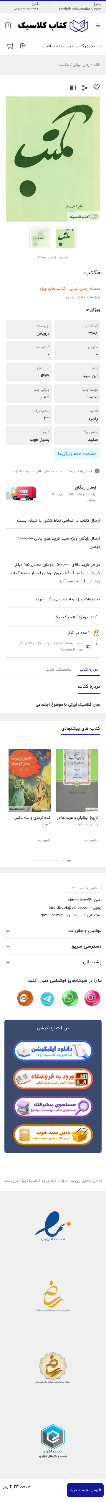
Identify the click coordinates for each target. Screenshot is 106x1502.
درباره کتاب (89, 669)
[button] (69, 860)
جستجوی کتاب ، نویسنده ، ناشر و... (70, 46)
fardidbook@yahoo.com (80, 9)
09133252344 (26, 9)
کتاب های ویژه (52, 288)
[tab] (88, 670)
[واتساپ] (69, 998)
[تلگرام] (47, 998)
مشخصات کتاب (58, 669)
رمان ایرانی (81, 65)
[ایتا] (25, 998)
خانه (96, 65)
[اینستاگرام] (92, 998)
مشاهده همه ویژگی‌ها (77, 454)
